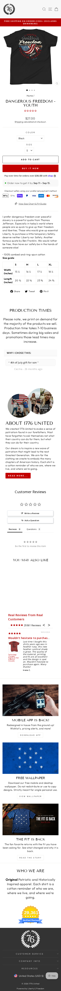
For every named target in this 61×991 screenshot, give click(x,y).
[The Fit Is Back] (30, 819)
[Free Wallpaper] (30, 758)
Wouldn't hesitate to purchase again (33, 638)
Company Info (30, 961)
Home (30, 95)
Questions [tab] (32, 529)
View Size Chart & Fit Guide (32, 203)
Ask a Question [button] (32, 520)
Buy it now (30, 168)
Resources (30, 968)
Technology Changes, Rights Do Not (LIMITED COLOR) (13, 658)
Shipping (19, 122)
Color (30, 132)
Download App (30, 735)
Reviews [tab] (13, 529)
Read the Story (30, 858)
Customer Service (30, 954)
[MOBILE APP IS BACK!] (30, 700)
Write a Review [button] (31, 513)
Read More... (18, 475)
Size (29, 144)
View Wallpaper (30, 796)
